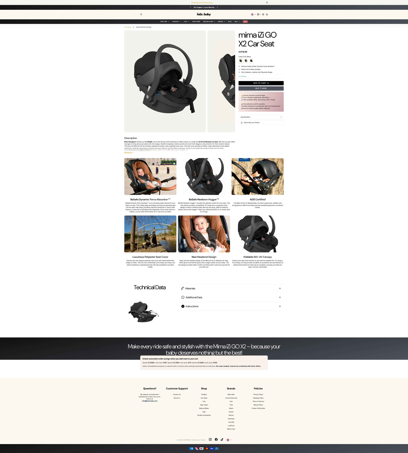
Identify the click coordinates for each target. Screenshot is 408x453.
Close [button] (267, 2)
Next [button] (217, 7)
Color (245, 56)
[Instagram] (210, 439)
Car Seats (175, 21)
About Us (177, 398)
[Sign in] (263, 14)
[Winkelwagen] (267, 14)
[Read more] (259, 14)
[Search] (141, 14)
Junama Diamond (231, 398)
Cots (185, 21)
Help (236, 21)
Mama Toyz (231, 429)
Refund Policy (258, 405)
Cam (231, 401)
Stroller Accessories (204, 415)
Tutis (231, 405)
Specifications (245, 117)
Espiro (231, 408)
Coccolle (231, 422)
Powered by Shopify (198, 440)
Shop (204, 388)
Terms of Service (258, 401)
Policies (258, 388)
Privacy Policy (258, 394)
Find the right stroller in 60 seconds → (202, 2)
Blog (229, 21)
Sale (204, 412)
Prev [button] (190, 7)
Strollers (163, 21)
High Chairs (196, 21)
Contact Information (258, 408)
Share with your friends (252, 122)
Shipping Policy (258, 398)
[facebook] (216, 439)
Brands (220, 21)
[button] (230, 81)
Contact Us (177, 394)
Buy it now (261, 88)
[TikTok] (222, 439)
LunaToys (231, 425)
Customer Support (177, 388)
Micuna (231, 415)
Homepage (127, 27)
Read (128, 152)
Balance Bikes (204, 408)
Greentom (231, 419)
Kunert (231, 412)
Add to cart (259, 83)
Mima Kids (231, 394)
